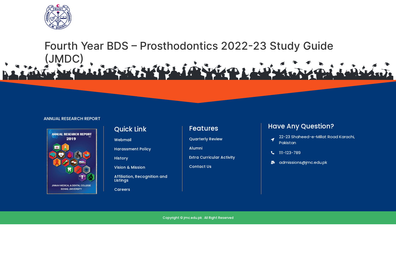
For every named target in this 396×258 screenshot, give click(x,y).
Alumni (195, 148)
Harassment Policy (132, 149)
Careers (122, 189)
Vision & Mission (129, 167)
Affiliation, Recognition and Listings (140, 178)
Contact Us (200, 166)
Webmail (122, 139)
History (121, 158)
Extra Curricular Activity (212, 157)
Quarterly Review (206, 139)
